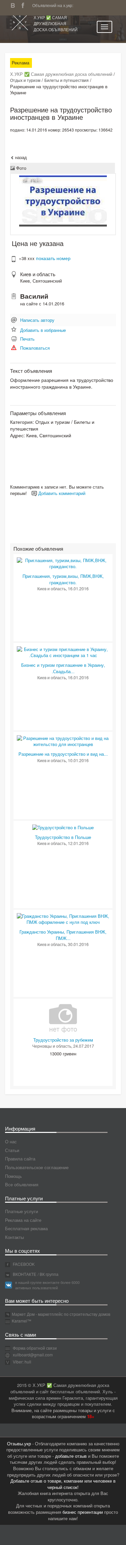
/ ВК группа (48, 1274)
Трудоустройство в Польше (63, 837)
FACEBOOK (23, 1264)
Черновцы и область (51, 1046)
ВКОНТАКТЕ (24, 1274)
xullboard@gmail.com (33, 1354)
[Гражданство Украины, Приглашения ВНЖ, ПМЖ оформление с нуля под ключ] (63, 918)
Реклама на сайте (23, 1220)
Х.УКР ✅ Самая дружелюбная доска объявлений (56, 23)
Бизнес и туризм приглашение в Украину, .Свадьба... (63, 668)
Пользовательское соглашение (37, 1167)
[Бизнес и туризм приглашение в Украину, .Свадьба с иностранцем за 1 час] (63, 652)
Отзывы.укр (19, 1443)
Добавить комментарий (61, 493)
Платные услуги (21, 1211)
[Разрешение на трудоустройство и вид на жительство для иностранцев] (63, 741)
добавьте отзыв (71, 1456)
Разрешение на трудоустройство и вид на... (63, 754)
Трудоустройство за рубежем (63, 1040)
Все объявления (21, 1184)
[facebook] (24, 4)
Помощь (13, 1176)
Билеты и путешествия (66, 80)
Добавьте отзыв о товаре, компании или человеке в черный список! (63, 1484)
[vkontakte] (14, 4)
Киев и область (37, 274)
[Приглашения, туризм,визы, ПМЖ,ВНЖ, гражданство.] (63, 563)
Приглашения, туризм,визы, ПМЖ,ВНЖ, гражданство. (63, 579)
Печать (27, 339)
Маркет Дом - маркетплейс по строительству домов (61, 1314)
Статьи (12, 1150)
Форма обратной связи (34, 1348)
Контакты (14, 1237)
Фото (20, 168)
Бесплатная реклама (26, 1228)
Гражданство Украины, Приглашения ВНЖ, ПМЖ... (63, 935)
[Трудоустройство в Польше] (63, 827)
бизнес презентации (82, 1512)
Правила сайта (20, 1158)
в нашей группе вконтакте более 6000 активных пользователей (47, 1285)
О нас (11, 1141)
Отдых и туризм (25, 80)
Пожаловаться (35, 348)
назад (20, 157)
